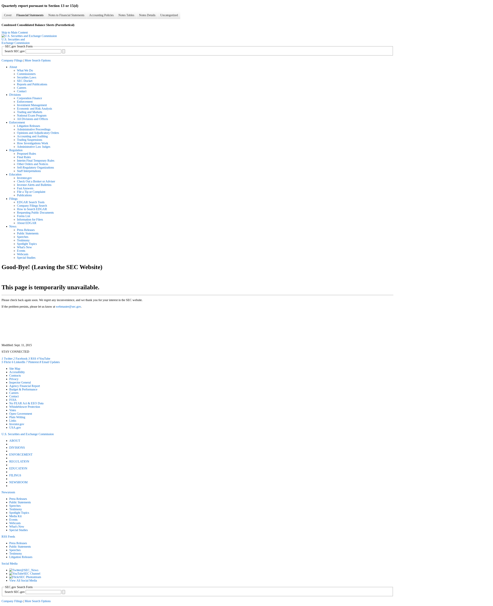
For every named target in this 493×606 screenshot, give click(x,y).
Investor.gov (24, 178)
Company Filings (12, 60)
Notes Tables (126, 15)
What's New (24, 247)
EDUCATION (18, 468)
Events (21, 250)
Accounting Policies (101, 15)
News (12, 226)
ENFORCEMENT (21, 454)
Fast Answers (25, 188)
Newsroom (8, 492)
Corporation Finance (29, 98)
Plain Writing (17, 417)
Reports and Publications (32, 84)
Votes (12, 410)
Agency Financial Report (24, 386)
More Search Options (38, 60)
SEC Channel (31, 573)
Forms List (23, 216)
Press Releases (26, 230)
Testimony (23, 240)
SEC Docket (24, 80)
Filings (13, 198)
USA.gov (15, 427)
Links (12, 420)
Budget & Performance (23, 389)
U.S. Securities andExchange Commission (16, 41)
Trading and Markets (29, 112)
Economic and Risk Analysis (34, 108)
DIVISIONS (17, 447)
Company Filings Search (32, 205)
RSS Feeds (8, 536)
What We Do (25, 70)
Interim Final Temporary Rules (35, 160)
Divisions (15, 94)
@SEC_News (29, 570)
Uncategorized (169, 15)
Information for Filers (30, 219)
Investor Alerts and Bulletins (34, 184)
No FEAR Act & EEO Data (26, 403)
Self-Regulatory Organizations (35, 167)
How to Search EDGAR (32, 209)
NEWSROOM (18, 482)
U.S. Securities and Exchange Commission (28, 434)
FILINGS (15, 475)
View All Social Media (23, 580)
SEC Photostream (30, 577)
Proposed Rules (26, 153)
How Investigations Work (32, 143)
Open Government (20, 413)
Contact (21, 91)
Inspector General (20, 382)
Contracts (15, 375)
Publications (24, 195)
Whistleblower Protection (24, 406)
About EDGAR (26, 223)
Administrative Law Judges (33, 146)
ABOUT (14, 440)
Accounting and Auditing (32, 136)
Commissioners (26, 74)
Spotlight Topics (27, 243)
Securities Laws (26, 77)
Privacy (13, 379)
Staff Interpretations (29, 171)
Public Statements (28, 233)
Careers (21, 87)
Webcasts (22, 254)
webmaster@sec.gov (68, 306)
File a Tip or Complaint (31, 191)
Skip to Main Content (15, 32)
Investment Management (32, 105)
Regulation (16, 150)
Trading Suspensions (29, 139)
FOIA (13, 399)
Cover (8, 15)
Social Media (10, 563)
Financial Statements (30, 15)
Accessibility (17, 372)
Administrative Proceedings (33, 129)
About (13, 67)
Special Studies (26, 257)
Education (15, 174)
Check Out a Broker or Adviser (36, 181)
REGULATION (19, 461)
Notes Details (147, 15)
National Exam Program (31, 115)
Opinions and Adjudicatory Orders (38, 132)
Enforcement (25, 101)
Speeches (22, 236)
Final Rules (24, 157)
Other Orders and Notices (32, 164)
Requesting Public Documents (35, 212)
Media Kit (15, 516)
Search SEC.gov (15, 51)
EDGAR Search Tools (30, 202)
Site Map (14, 368)
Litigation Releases (28, 126)
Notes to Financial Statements (66, 15)
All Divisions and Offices (32, 119)
